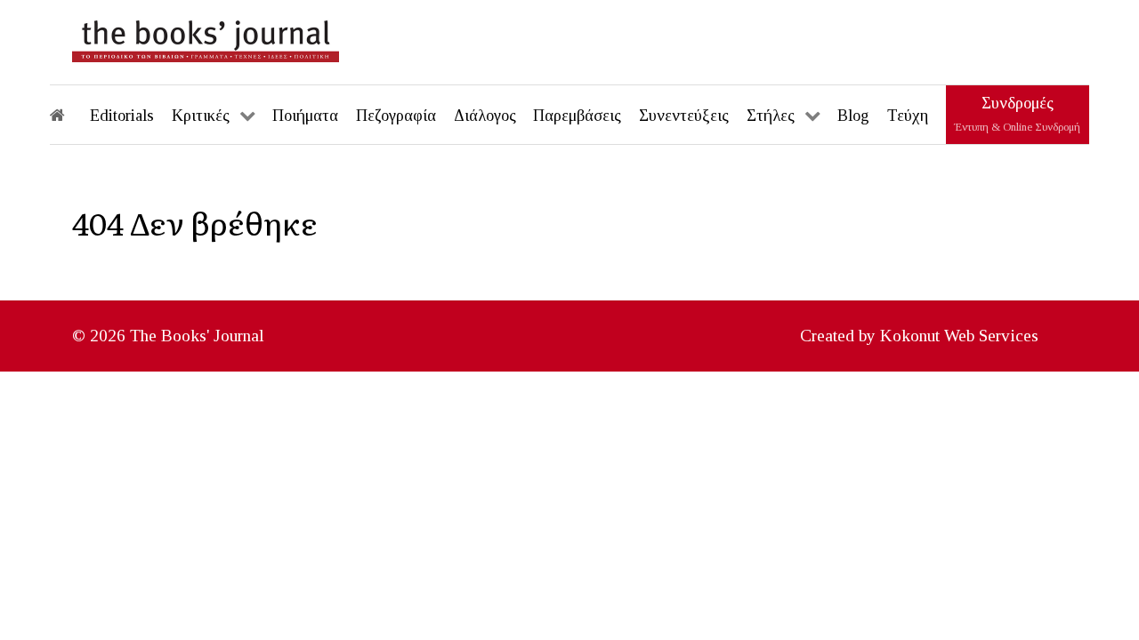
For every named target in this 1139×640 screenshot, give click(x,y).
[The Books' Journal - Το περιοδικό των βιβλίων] (205, 37)
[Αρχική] (69, 114)
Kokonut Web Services (959, 335)
